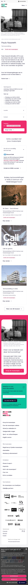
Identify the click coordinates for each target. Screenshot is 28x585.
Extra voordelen (7, 475)
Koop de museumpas (9, 422)
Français (5, 531)
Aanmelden (23, 1)
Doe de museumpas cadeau (11, 425)
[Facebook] (22, 531)
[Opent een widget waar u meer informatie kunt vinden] (22, 582)
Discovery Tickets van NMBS (11, 160)
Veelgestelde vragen (9, 431)
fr (4, 1)
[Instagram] (24, 531)
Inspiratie (5, 466)
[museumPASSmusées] (4, 5)
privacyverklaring (7, 405)
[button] (14, 582)
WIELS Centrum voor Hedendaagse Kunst (11, 39)
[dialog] (14, 566)
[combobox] (26, 549)
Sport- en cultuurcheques (10, 434)
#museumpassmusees (14, 541)
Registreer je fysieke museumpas (12, 447)
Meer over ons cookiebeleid (12, 573)
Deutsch (5, 533)
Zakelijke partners (8, 488)
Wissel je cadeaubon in (9, 428)
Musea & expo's (7, 463)
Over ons (5, 472)
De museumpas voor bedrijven (12, 485)
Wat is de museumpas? (9, 469)
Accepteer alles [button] (14, 576)
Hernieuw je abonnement (10, 453)
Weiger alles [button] (14, 579)
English (4, 535)
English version (7, 437)
